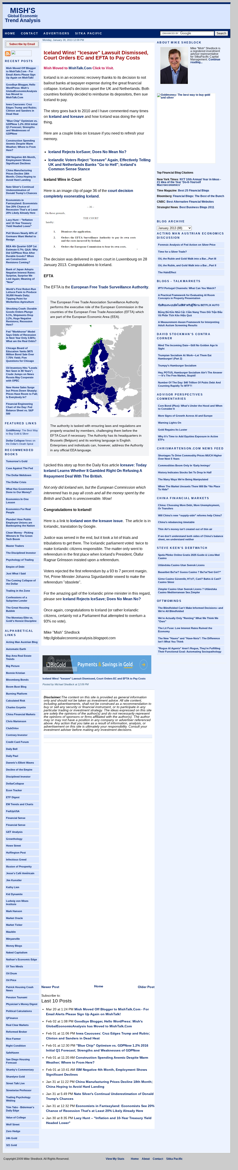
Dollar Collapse (15, 440)
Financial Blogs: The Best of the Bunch (198, 196)
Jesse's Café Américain (20, 873)
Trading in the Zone (18, 590)
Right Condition (16, 1045)
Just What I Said (16, 573)
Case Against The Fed (19, 468)
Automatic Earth (16, 649)
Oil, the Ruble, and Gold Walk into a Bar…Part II (187, 265)
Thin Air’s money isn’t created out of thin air (185, 529)
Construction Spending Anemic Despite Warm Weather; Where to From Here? (21, 145)
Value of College (16, 1117)
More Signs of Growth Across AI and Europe (185, 415)
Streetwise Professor (18, 1090)
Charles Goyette (16, 707)
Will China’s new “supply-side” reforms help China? (190, 515)
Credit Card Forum (17, 742)
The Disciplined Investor (21, 552)
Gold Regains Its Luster (172, 429)
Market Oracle (14, 918)
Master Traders (15, 545)
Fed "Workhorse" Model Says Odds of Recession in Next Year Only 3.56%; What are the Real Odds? (21, 336)
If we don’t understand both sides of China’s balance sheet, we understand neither (190, 538)
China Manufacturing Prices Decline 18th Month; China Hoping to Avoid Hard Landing (21, 175)
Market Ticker (14, 924)
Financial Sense (15, 818)
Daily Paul (12, 756)
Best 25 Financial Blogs (193, 190)
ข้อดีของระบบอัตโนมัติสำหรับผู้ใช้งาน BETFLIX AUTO (188, 305)
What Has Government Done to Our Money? (20, 491)
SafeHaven (12, 1052)
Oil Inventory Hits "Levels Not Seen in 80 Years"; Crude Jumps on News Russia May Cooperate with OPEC (21, 374)
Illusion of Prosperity (19, 866)
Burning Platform (16, 693)
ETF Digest (13, 797)
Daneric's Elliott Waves (20, 762)
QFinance (12, 1018)
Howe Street (13, 845)
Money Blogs (14, 945)
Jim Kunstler (14, 880)
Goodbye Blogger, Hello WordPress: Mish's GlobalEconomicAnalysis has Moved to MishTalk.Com (21, 91)
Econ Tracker (14, 790)
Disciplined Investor (18, 776)
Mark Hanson (14, 911)
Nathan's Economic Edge (21, 959)
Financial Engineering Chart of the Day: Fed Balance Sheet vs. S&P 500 (19, 408)
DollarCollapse (15, 783)
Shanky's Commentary (20, 1069)
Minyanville (13, 938)
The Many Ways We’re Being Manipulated (183, 479)
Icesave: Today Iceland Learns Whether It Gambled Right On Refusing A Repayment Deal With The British (95, 470)
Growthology (14, 838)
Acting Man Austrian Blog (22, 642)
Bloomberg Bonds (17, 679)
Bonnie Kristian (15, 673)
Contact (29, 33)
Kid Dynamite (14, 894)
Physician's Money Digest (21, 1004)
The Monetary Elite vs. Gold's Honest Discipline (21, 619)
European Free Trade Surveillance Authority (109, 287)
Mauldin (11, 931)
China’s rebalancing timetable (176, 522)
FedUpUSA (13, 811)
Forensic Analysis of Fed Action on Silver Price (186, 244)
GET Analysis (14, 832)
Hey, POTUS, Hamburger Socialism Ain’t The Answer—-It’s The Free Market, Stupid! (190, 374)
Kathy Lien (12, 887)
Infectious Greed (16, 859)
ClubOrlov (12, 728)
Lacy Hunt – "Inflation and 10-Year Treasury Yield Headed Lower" (19, 223)
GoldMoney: (13, 430)
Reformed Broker (16, 1031)
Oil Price (11, 980)
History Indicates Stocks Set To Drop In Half (185, 472)
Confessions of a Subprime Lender (16, 599)
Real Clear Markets (17, 1025)
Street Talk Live (15, 1083)
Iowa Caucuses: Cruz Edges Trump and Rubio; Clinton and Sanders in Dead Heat (21, 109)
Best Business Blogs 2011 (196, 207)
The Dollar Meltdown (18, 475)
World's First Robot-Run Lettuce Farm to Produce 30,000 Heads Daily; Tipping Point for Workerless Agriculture (21, 295)
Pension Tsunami (16, 997)
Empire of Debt (15, 566)
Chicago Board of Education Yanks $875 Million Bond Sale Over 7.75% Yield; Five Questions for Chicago (20, 354)
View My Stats (115, 1158)
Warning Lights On (169, 422)
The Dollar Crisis (16, 482)
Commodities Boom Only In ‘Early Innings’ (184, 465)
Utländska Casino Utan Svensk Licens (181, 565)
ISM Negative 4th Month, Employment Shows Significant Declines (21, 160)
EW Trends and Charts (19, 804)
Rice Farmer (13, 1038)
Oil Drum (11, 973)
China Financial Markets (20, 714)
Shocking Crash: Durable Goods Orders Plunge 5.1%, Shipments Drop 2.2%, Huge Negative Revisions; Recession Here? (21, 316)
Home (10, 33)
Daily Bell (11, 749)
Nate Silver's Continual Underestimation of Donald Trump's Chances (21, 190)
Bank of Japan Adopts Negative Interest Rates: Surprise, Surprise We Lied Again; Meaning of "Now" (20, 275)
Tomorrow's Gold (16, 461)
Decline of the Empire (19, 769)
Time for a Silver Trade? (172, 251)
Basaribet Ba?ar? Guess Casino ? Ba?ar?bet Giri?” (189, 572)
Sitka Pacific (88, 33)
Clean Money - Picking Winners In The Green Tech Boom (19, 536)
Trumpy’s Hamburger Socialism (177, 365)
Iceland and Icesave (66, 117)
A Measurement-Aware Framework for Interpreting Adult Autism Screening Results (188, 324)
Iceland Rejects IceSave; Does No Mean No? (87, 152)
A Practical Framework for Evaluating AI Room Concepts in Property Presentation (186, 297)
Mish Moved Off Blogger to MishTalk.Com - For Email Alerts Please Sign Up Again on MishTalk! (21, 73)
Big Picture (13, 666)
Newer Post (50, 987)
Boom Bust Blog (16, 686)
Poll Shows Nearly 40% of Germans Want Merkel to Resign (21, 236)
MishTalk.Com (80, 68)
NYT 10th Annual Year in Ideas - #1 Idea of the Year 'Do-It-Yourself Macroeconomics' (189, 182)
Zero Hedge (13, 1131)
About (146, 1158)
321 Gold (11, 1145)
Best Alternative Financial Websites (190, 201)
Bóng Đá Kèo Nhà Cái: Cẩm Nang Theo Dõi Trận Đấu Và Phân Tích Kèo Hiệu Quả (190, 314)
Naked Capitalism (16, 952)
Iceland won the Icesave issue (96, 521)
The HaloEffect (167, 272)
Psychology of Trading (20, 559)
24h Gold (11, 1138)
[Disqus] (98, 803)
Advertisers (56, 33)
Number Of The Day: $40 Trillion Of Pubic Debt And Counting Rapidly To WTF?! (189, 384)
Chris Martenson (16, 721)
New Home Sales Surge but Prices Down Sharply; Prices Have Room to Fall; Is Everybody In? (22, 392)
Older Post (146, 987)
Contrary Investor (16, 735)
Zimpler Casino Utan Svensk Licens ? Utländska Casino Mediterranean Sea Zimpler (187, 591)
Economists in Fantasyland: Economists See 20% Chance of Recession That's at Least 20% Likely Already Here (22, 206)
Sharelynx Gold (15, 1076)
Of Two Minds (14, 966)
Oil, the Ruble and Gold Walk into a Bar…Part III (187, 258)
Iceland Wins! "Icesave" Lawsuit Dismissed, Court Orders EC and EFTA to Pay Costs (96, 55)
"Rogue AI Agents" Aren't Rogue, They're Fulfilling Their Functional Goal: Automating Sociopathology (189, 650)
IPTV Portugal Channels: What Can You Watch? (187, 288)
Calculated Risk (15, 700)
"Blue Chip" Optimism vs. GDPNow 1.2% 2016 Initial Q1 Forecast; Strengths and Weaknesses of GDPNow (21, 127)
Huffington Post (16, 852)
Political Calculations (19, 1011)
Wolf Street (13, 1124)
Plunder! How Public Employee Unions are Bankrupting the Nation (20, 522)
